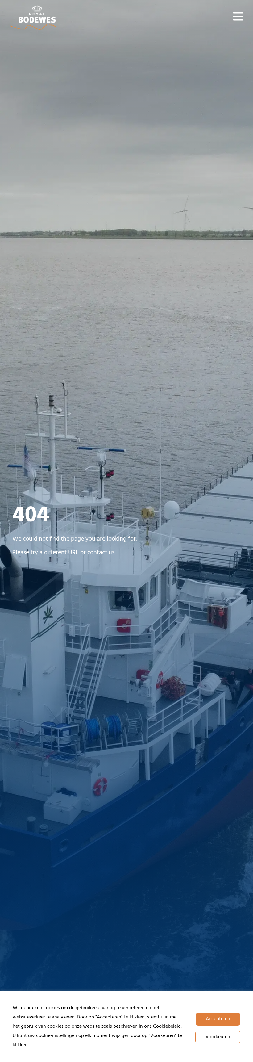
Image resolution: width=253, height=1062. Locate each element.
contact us (100, 553)
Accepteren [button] (218, 1019)
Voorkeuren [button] (217, 1037)
